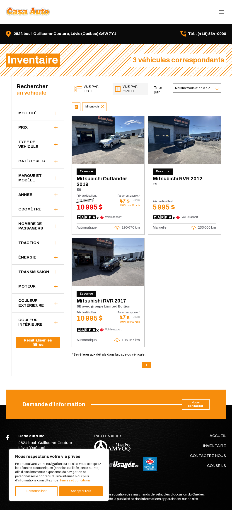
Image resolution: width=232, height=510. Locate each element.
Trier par (158, 89)
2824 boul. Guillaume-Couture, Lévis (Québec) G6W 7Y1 (65, 34)
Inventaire (214, 446)
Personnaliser (36, 491)
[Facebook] (7, 437)
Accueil (218, 436)
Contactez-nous (208, 456)
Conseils (216, 466)
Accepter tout (81, 491)
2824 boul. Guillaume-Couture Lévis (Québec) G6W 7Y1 (45, 448)
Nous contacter (195, 404)
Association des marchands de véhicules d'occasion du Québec (156, 494)
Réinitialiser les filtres (38, 342)
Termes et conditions (75, 480)
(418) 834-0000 (212, 34)
